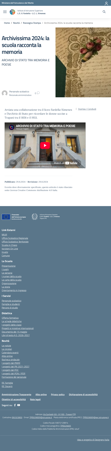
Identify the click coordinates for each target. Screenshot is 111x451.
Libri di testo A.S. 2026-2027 (16, 335)
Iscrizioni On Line (10, 248)
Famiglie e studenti (11, 304)
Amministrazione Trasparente (16, 394)
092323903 (17, 417)
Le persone (7, 273)
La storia (6, 287)
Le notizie (6, 345)
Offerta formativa (10, 318)
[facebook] (15, 405)
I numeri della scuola (11, 276)
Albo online (7, 356)
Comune (6, 255)
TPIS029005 (65, 425)
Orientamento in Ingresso (14, 290)
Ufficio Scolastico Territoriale (15, 241)
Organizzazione (9, 283)
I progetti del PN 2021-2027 (15, 366)
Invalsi (5, 252)
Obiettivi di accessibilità (14, 399)
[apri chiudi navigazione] (5, 12)
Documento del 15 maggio (14, 331)
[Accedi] (106, 2)
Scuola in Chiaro (9, 245)
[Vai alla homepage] (12, 12)
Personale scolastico (11, 300)
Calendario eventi (10, 352)
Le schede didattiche (12, 321)
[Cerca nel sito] (104, 12)
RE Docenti (7, 386)
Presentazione (8, 266)
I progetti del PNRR (11, 363)
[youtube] (18, 405)
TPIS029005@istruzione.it (40, 417)
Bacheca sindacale (11, 359)
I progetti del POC (10, 370)
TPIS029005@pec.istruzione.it (96, 417)
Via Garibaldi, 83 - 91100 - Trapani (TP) (59, 414)
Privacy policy (58, 394)
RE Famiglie (7, 383)
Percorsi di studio (10, 307)
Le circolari (7, 349)
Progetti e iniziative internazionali (18, 328)
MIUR (4, 234)
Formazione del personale (14, 377)
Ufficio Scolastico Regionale (15, 238)
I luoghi (5, 269)
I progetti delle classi (11, 325)
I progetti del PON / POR (13, 373)
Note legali (35, 399)
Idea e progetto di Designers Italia (93, 439)
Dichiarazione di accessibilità (83, 394)
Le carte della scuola (11, 280)
